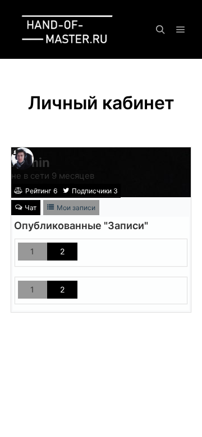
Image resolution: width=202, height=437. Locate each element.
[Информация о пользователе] (15, 151)
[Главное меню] (181, 29)
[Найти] (160, 29)
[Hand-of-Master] (67, 29)
